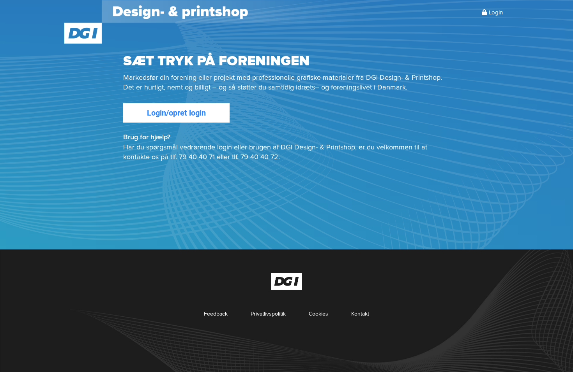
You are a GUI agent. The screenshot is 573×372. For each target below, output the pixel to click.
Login (496, 13)
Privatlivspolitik (268, 314)
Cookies (318, 314)
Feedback (216, 314)
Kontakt (360, 314)
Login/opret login (176, 113)
